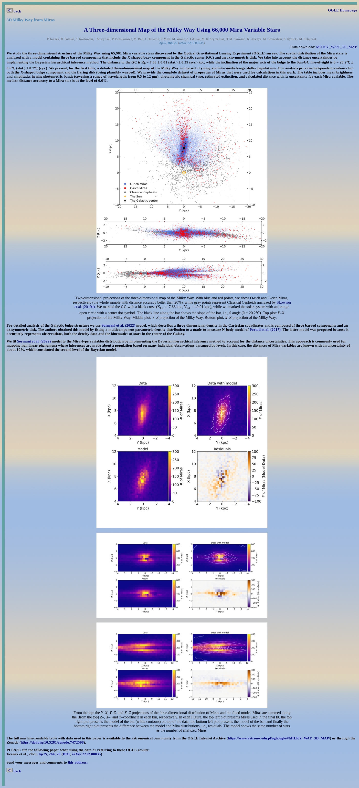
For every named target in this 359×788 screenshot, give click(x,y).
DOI (66, 754)
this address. (78, 762)
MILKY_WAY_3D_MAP (336, 47)
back (16, 11)
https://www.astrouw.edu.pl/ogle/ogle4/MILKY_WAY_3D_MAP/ (279, 738)
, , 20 (168, 43)
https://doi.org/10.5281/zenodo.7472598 (52, 742)
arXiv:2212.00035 (191, 43)
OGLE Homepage (342, 10)
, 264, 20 (50, 754)
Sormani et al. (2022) (118, 325)
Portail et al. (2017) (265, 330)
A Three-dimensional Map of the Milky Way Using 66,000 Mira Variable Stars (182, 30)
